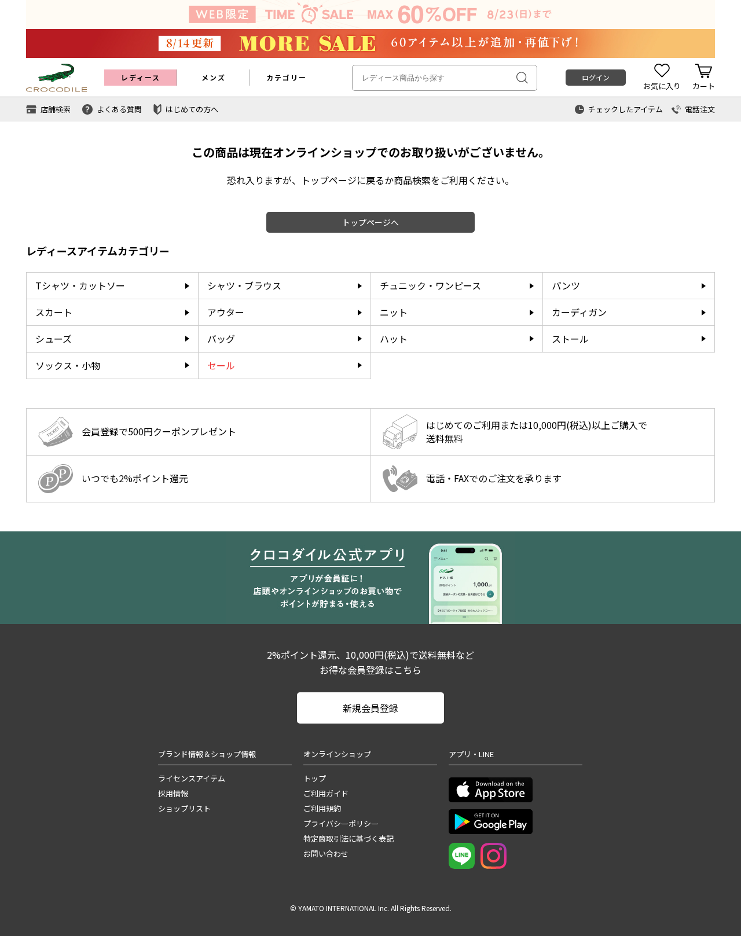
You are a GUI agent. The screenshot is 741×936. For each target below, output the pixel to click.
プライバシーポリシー (341, 823)
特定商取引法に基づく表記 (348, 838)
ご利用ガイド (326, 793)
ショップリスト (184, 808)
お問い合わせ (326, 853)
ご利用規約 (322, 808)
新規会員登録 (370, 708)
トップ (314, 778)
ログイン (596, 77)
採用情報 (173, 793)
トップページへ (370, 222)
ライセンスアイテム (191, 778)
